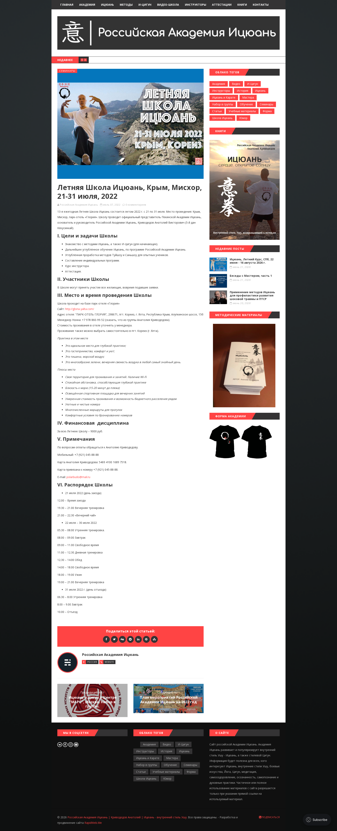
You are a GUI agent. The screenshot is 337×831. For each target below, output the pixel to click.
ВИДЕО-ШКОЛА (168, 4)
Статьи (217, 111)
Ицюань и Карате (223, 97)
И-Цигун (252, 84)
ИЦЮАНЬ (107, 4)
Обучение (246, 104)
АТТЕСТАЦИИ (221, 4)
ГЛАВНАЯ (66, 4)
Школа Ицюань (222, 118)
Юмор (243, 118)
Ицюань (260, 90)
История (242, 90)
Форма (267, 111)
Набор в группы (222, 104)
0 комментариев (136, 204)
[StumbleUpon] (154, 639)
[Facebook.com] (65, 744)
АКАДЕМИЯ (87, 4)
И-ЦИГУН (144, 4)
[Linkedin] (138, 639)
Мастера (248, 97)
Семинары (67, 71)
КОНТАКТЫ (261, 4)
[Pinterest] (146, 639)
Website (109, 662)
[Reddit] (130, 639)
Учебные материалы (242, 111)
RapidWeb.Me (93, 823)
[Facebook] (106, 639)
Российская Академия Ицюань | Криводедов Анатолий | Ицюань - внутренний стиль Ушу (127, 817)
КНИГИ (242, 4)
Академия (218, 84)
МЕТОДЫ (126, 4)
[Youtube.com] (76, 744)
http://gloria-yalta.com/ (79, 309)
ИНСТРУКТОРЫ (195, 4)
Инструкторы (221, 90)
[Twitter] (114, 639)
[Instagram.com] (71, 744)
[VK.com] (60, 744)
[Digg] (122, 639)
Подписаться (270, 817)
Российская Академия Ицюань (79, 204)
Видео (236, 84)
